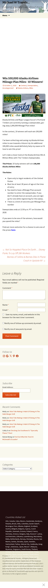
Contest (24, 85)
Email (5, 310)
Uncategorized (7, 88)
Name (5, 305)
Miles (31, 88)
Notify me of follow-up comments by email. (22, 323)
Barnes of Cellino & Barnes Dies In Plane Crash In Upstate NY (26, 258)
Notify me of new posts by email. (18, 329)
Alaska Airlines (23, 88)
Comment (7, 288)
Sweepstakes (32, 85)
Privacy (5, 556)
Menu (4, 15)
